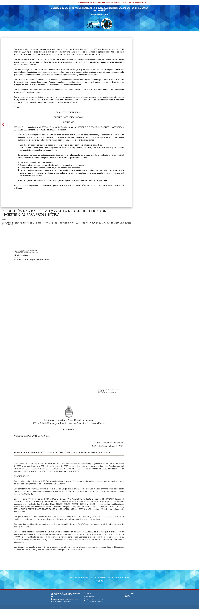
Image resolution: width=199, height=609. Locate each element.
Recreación (118, 2)
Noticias (93, 2)
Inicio (79, 2)
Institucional (85, 2)
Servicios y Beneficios (128, 2)
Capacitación (101, 2)
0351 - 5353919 (89, 596)
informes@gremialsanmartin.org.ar (93, 601)
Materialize (70, 607)
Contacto (146, 2)
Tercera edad (139, 2)
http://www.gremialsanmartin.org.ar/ (94, 599)
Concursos (110, 2)
